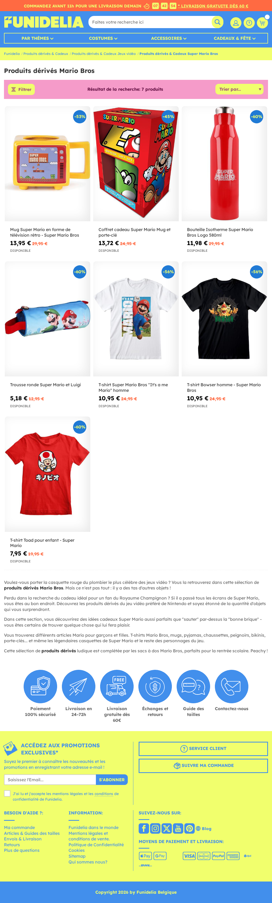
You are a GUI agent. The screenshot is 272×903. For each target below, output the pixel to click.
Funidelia (12, 53)
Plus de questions (22, 850)
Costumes (101, 38)
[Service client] (249, 22)
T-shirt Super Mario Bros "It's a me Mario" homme (133, 387)
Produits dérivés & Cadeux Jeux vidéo (104, 53)
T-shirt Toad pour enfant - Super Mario (42, 542)
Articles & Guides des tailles (32, 833)
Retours (12, 844)
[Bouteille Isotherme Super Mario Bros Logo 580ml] (224, 164)
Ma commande (19, 827)
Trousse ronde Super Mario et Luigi (45, 384)
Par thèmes (35, 38)
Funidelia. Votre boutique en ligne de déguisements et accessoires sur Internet (44, 22)
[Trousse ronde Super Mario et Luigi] (47, 319)
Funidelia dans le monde (93, 827)
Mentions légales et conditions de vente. (89, 836)
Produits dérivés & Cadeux (45, 53)
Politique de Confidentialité (96, 844)
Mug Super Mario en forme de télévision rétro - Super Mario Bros (44, 232)
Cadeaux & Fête (232, 38)
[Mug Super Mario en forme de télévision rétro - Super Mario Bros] (47, 164)
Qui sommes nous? (88, 862)
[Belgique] (144, 829)
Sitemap (77, 856)
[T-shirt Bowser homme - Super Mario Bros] (224, 319)
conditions (104, 793)
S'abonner (112, 779)
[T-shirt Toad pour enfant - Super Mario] (47, 474)
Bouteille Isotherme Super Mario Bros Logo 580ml (220, 232)
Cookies (77, 850)
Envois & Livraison (23, 838)
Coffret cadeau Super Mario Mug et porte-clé (135, 232)
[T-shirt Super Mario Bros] (136, 319)
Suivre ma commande (207, 765)
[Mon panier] (262, 22)
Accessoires (166, 38)
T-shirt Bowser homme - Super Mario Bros (224, 387)
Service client (207, 748)
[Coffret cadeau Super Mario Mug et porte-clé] (136, 164)
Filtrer (24, 89)
